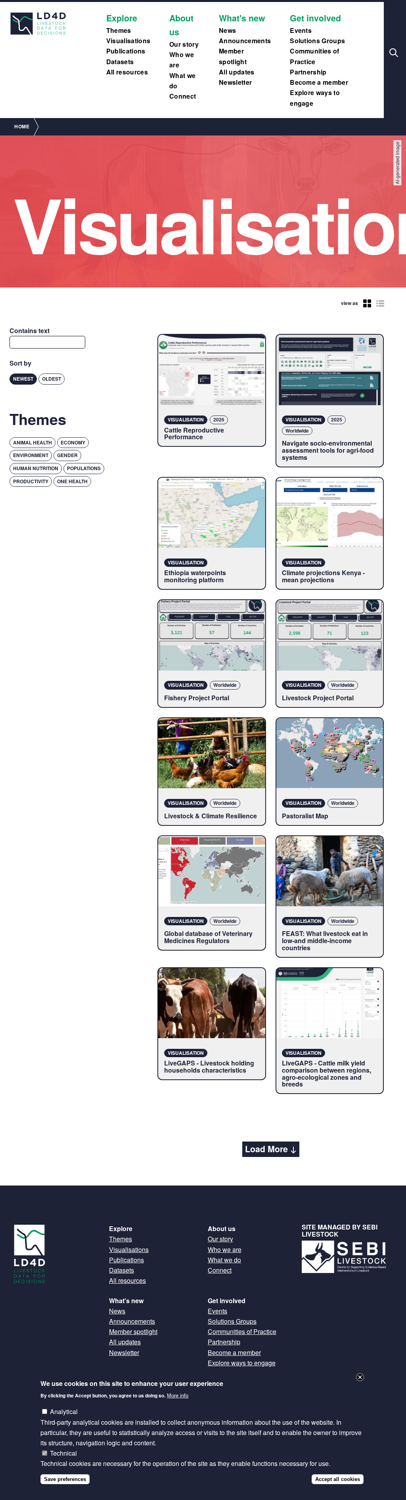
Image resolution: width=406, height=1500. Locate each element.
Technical (63, 1453)
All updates (237, 71)
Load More (266, 1149)
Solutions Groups (317, 40)
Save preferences (65, 1479)
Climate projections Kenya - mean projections (323, 576)
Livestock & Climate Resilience (210, 815)
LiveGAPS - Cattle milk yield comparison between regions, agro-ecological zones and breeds (326, 1073)
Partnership (308, 71)
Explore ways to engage (242, 1362)
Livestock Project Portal (318, 697)
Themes (118, 30)
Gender (67, 455)
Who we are (224, 1249)
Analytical (64, 1411)
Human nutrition (35, 468)
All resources (127, 71)
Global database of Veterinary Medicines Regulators (208, 937)
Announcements (245, 40)
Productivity (30, 481)
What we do (224, 1259)
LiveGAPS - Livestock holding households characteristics (209, 1066)
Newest (23, 378)
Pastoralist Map (305, 815)
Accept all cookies (337, 1479)
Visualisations (128, 40)
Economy (73, 442)
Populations (84, 468)
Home (21, 126)
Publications (126, 50)
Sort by (20, 363)
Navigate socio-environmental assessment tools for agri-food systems (328, 449)
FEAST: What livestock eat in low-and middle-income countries (325, 940)
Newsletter (235, 82)
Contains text (30, 330)
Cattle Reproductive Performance (194, 433)
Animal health (32, 442)
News (227, 30)
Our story (184, 44)
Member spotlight (133, 1331)
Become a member (319, 82)
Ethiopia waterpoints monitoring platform (195, 576)
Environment (30, 455)
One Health (72, 481)
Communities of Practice (242, 1331)
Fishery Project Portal (196, 697)
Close (360, 1377)
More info (177, 1396)
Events (301, 30)
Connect (182, 96)
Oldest (51, 378)
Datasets (120, 61)
